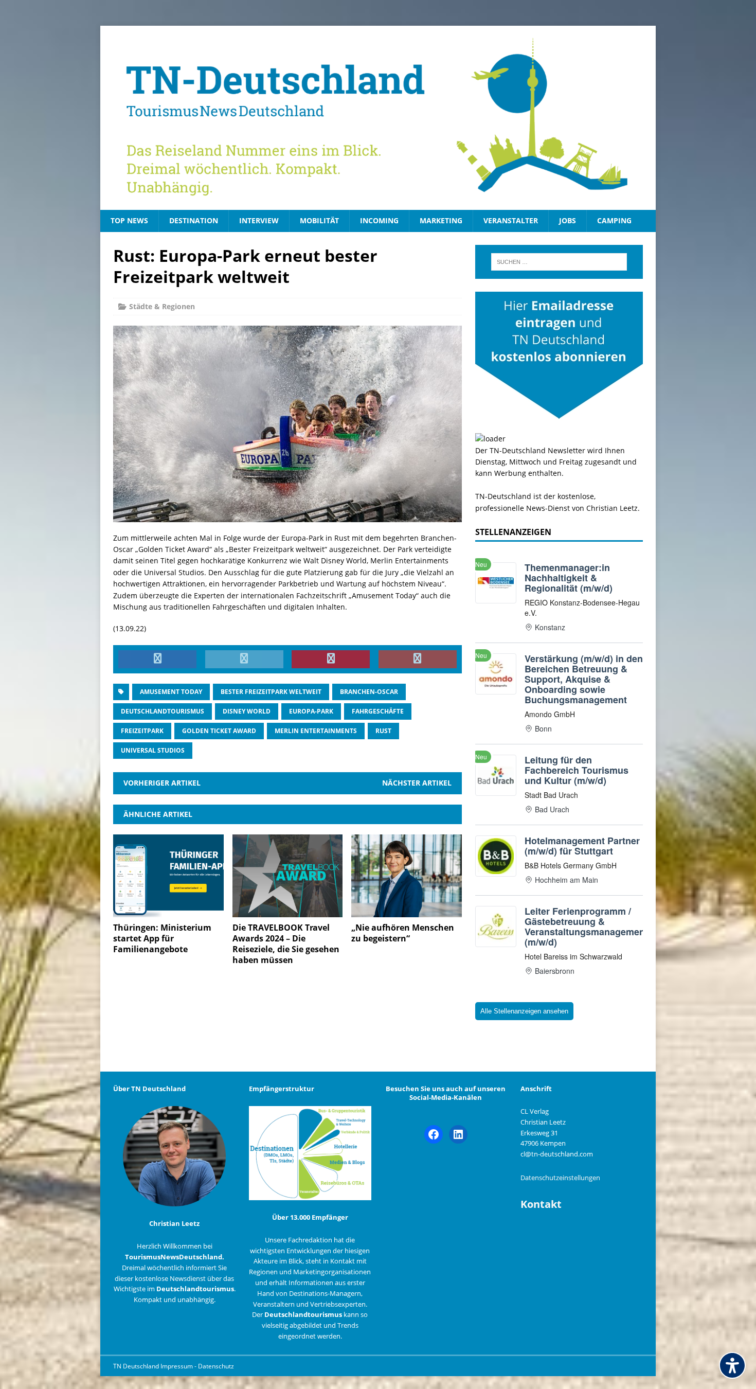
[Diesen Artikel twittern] (244, 659)
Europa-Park (311, 711)
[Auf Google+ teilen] (418, 659)
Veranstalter (510, 220)
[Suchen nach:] (559, 262)
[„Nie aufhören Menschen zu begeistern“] (406, 911)
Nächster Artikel (417, 783)
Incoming (379, 220)
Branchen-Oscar (369, 691)
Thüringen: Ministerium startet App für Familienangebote (162, 938)
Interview (259, 220)
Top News (129, 220)
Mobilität (319, 220)
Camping (614, 220)
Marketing (441, 220)
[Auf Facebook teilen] (157, 659)
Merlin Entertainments (316, 730)
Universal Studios (153, 750)
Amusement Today (171, 691)
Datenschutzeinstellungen (560, 1177)
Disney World (247, 711)
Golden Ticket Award (219, 730)
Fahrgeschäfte (378, 711)
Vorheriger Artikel (162, 783)
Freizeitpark (142, 730)
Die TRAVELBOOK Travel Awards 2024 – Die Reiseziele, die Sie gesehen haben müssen (285, 943)
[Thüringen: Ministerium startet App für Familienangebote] (168, 911)
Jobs (567, 220)
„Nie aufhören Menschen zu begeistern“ (402, 933)
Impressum (177, 1366)
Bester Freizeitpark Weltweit (271, 691)
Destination (193, 220)
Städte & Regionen (162, 306)
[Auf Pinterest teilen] (331, 659)
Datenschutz (216, 1366)
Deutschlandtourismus (162, 711)
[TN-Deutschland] (378, 118)
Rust (383, 730)
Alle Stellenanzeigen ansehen (524, 1011)
